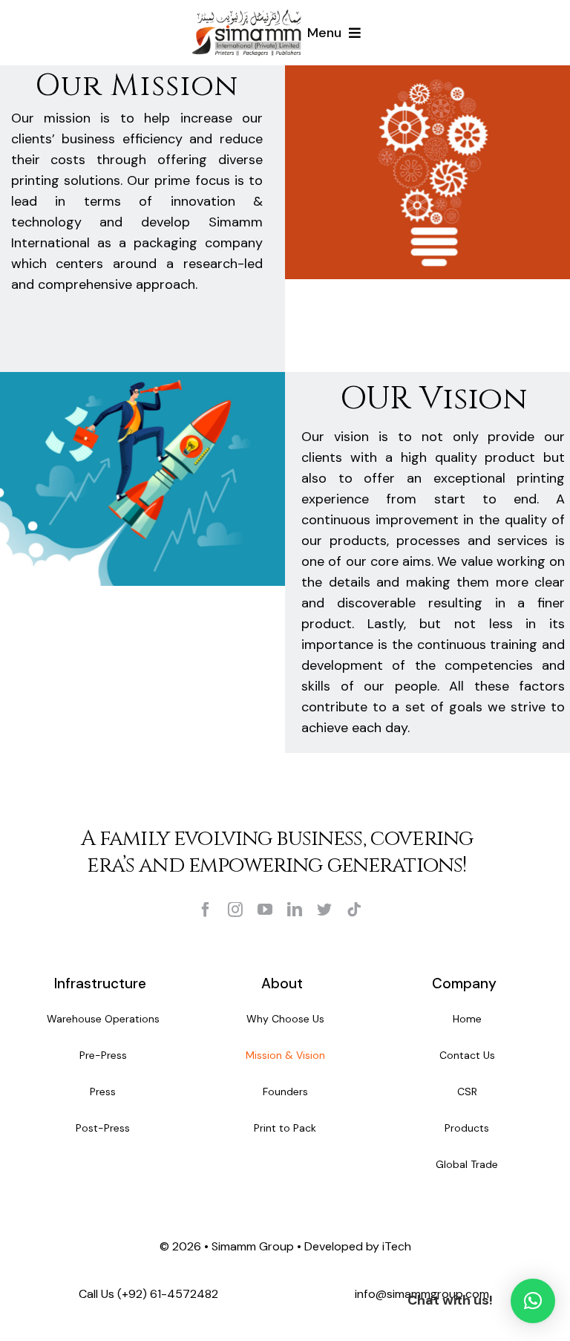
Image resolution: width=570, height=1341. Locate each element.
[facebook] (205, 909)
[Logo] (246, 14)
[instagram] (235, 909)
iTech (396, 1246)
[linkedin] (294, 909)
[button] (533, 1301)
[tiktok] (354, 909)
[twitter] (324, 909)
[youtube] (265, 909)
